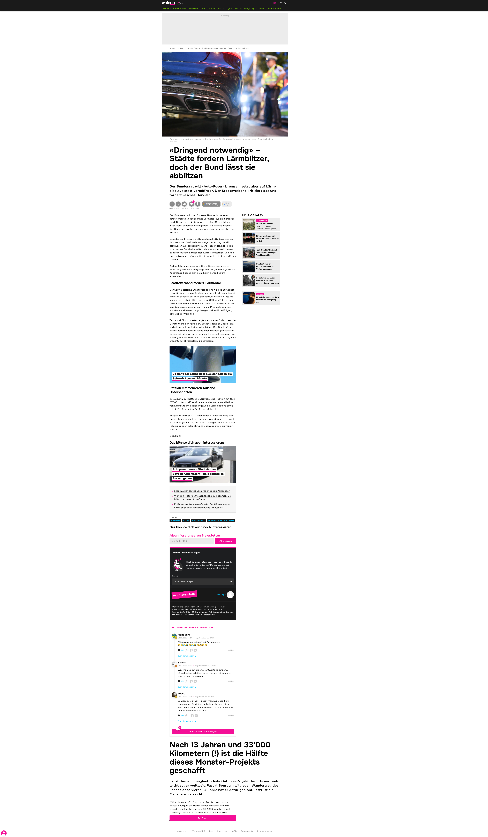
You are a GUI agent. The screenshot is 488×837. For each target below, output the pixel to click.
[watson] (168, 3)
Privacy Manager (265, 831)
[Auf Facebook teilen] (172, 204)
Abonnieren (225, 541)
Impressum (222, 831)
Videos (262, 8)
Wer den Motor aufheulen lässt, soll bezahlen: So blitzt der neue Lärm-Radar (202, 497)
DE (274, 3)
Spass (221, 8)
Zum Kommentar (186, 656)
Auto (182, 48)
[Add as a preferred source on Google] (211, 204)
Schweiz (167, 8)
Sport (204, 8)
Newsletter (182, 831)
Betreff (175, 576)
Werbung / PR (198, 831)
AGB (234, 831)
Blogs (247, 8)
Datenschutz (247, 831)
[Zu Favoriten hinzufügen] (197, 204)
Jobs (211, 831)
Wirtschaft (194, 8)
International (180, 8)
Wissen (238, 8)
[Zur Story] (225, 781)
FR (281, 3)
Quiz (254, 8)
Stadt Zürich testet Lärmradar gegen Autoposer (202, 490)
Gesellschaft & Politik (221, 520)
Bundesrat (198, 520)
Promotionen (274, 8)
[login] (4, 833)
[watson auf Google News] (227, 204)
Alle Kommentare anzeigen (203, 731)
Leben (212, 8)
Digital (229, 8)
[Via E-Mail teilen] (184, 204)
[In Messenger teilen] (178, 204)
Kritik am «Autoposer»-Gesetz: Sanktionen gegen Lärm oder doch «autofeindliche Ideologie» (202, 506)
